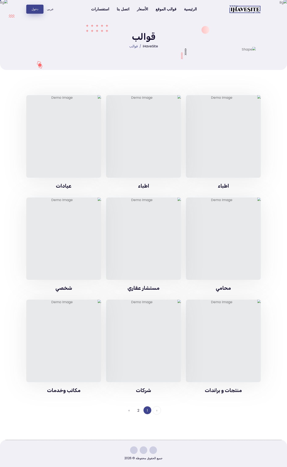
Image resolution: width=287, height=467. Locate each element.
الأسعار (142, 9)
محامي (223, 288)
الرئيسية (190, 9)
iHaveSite (150, 46)
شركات (143, 390)
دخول (35, 9)
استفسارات (100, 9)
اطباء (223, 186)
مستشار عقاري (143, 288)
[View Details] (223, 136)
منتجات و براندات (223, 390)
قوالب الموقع (166, 9)
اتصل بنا (123, 9)
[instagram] (153, 450)
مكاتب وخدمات (63, 390)
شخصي (63, 288)
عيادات (63, 186)
